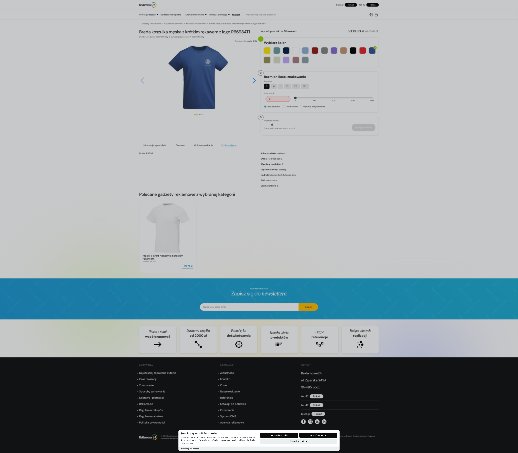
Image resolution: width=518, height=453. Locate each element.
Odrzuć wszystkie (318, 435)
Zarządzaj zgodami (298, 441)
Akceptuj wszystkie (279, 435)
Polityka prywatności (190, 449)
